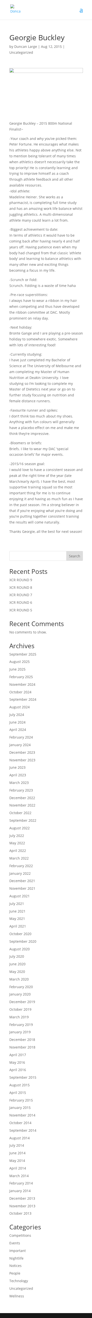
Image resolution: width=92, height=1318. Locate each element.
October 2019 (20, 1009)
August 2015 (19, 1085)
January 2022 (20, 873)
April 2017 (17, 1054)
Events (14, 1243)
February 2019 (21, 1024)
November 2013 (22, 1206)
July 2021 (16, 903)
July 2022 (16, 835)
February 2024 (21, 737)
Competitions (20, 1235)
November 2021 (22, 888)
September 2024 (22, 699)
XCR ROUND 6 (20, 602)
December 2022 (22, 797)
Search (74, 556)
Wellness (16, 1296)
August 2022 (19, 828)
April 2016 (17, 1069)
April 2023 (17, 775)
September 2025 (22, 654)
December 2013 (22, 1198)
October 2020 (20, 933)
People (14, 1273)
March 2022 (19, 858)
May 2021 (17, 918)
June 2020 (17, 964)
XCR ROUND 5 (20, 610)
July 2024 (16, 714)
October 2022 (20, 812)
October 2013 (20, 1213)
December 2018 (22, 1039)
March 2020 (19, 979)
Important (17, 1250)
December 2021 (22, 880)
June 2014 (17, 1153)
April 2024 (17, 729)
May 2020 (17, 971)
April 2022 (17, 850)
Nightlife (16, 1258)
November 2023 (22, 760)
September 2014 (22, 1130)
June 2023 (17, 767)
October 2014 (20, 1122)
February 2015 (21, 1100)
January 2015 (20, 1107)
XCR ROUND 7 (20, 594)
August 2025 (19, 661)
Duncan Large (25, 46)
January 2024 (20, 744)
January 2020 (20, 994)
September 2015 (22, 1077)
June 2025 (17, 669)
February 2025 (21, 676)
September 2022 (22, 820)
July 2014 (16, 1145)
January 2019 (20, 1032)
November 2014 (22, 1115)
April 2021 (17, 926)
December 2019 (22, 1001)
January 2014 (20, 1190)
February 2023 (21, 790)
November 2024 (22, 684)
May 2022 (17, 843)
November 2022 (22, 805)
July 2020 (16, 956)
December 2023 (22, 752)
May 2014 (17, 1160)
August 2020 (19, 949)
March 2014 (19, 1175)
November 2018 (22, 1047)
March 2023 (19, 782)
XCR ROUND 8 (20, 587)
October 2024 (20, 692)
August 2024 (19, 707)
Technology (18, 1280)
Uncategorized (21, 52)
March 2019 (19, 1017)
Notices (15, 1265)
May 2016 (17, 1062)
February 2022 (21, 865)
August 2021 (19, 896)
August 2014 (19, 1138)
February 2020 (21, 986)
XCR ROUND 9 (20, 580)
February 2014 (21, 1183)
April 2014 (17, 1168)
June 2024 (17, 722)
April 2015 (17, 1092)
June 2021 (17, 911)
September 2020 (22, 941)
